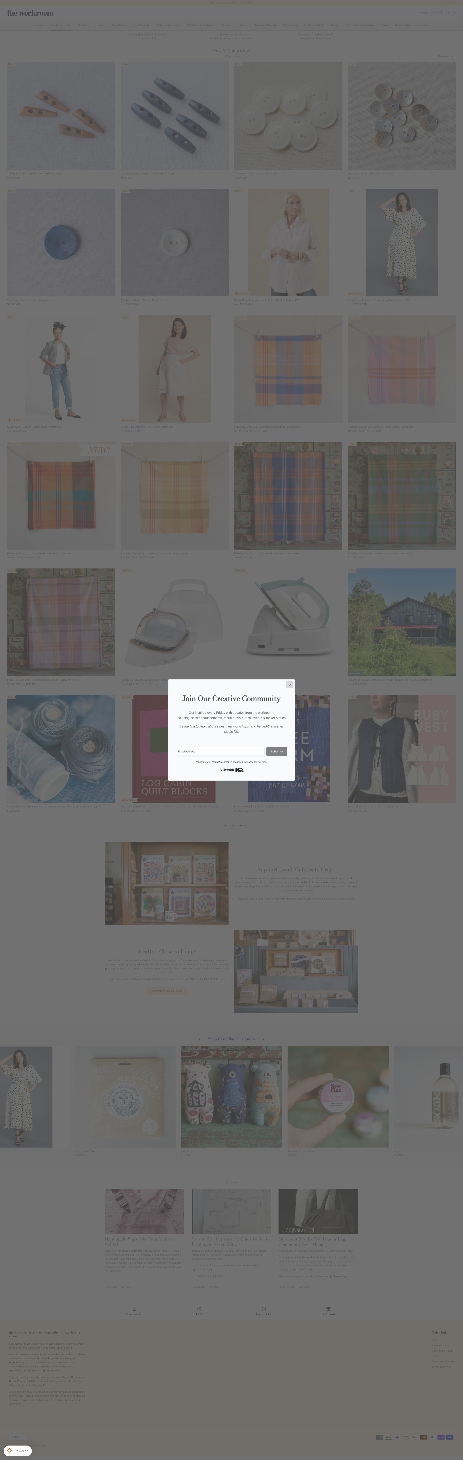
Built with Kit (232, 770)
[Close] (289, 684)
